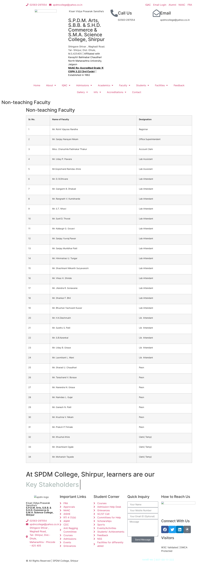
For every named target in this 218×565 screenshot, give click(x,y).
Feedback (179, 85)
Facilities (160, 85)
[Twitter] (172, 529)
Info (96, 92)
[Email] (156, 13)
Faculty (123, 85)
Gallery (81, 92)
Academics (104, 85)
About (49, 85)
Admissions (82, 85)
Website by (151, 559)
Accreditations (115, 92)
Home (37, 85)
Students (141, 85)
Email (165, 13)
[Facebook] (165, 529)
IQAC (64, 85)
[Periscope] (187, 529)
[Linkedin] (179, 529)
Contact (136, 92)
